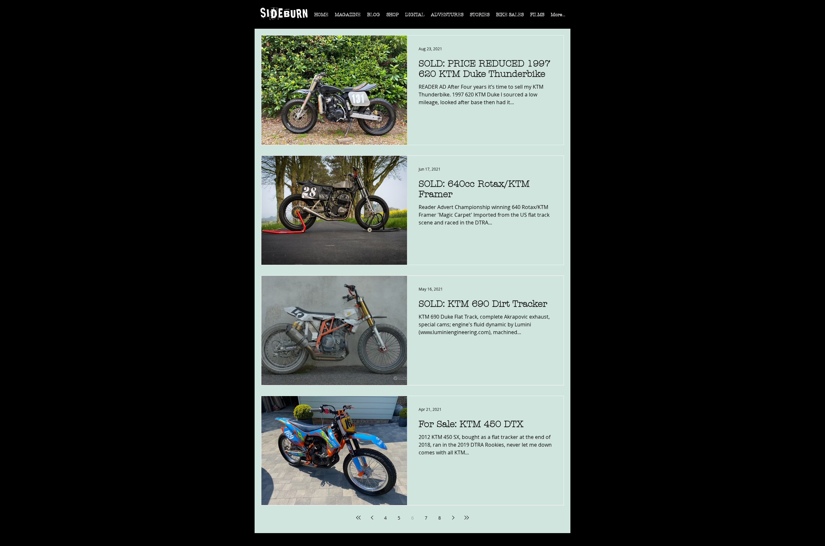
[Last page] (466, 517)
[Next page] (453, 517)
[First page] (358, 517)
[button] (348, 16)
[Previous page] (372, 517)
